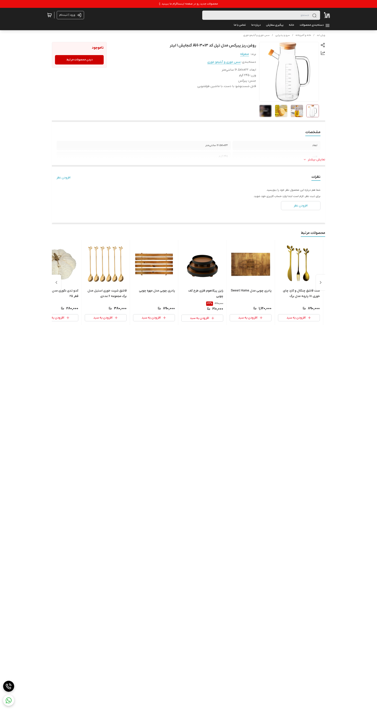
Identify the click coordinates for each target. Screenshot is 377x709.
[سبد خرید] (49, 15)
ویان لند (321, 35)
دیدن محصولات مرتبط (79, 60)
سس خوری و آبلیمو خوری (256, 35)
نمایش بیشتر (316, 160)
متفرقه (244, 54)
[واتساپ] (8, 700)
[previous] (320, 282)
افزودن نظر (63, 178)
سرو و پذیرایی (282, 35)
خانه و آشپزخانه (303, 35)
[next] (56, 282)
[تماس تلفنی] (8, 686)
